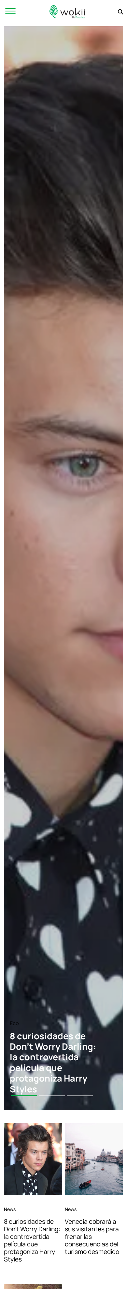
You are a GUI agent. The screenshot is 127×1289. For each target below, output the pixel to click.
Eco (14, 1023)
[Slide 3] (80, 1096)
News (10, 1209)
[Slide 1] (24, 1096)
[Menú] (10, 11)
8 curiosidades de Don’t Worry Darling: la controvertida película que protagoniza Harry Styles (32, 1240)
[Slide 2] (52, 1096)
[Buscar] (120, 11)
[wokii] (67, 11)
